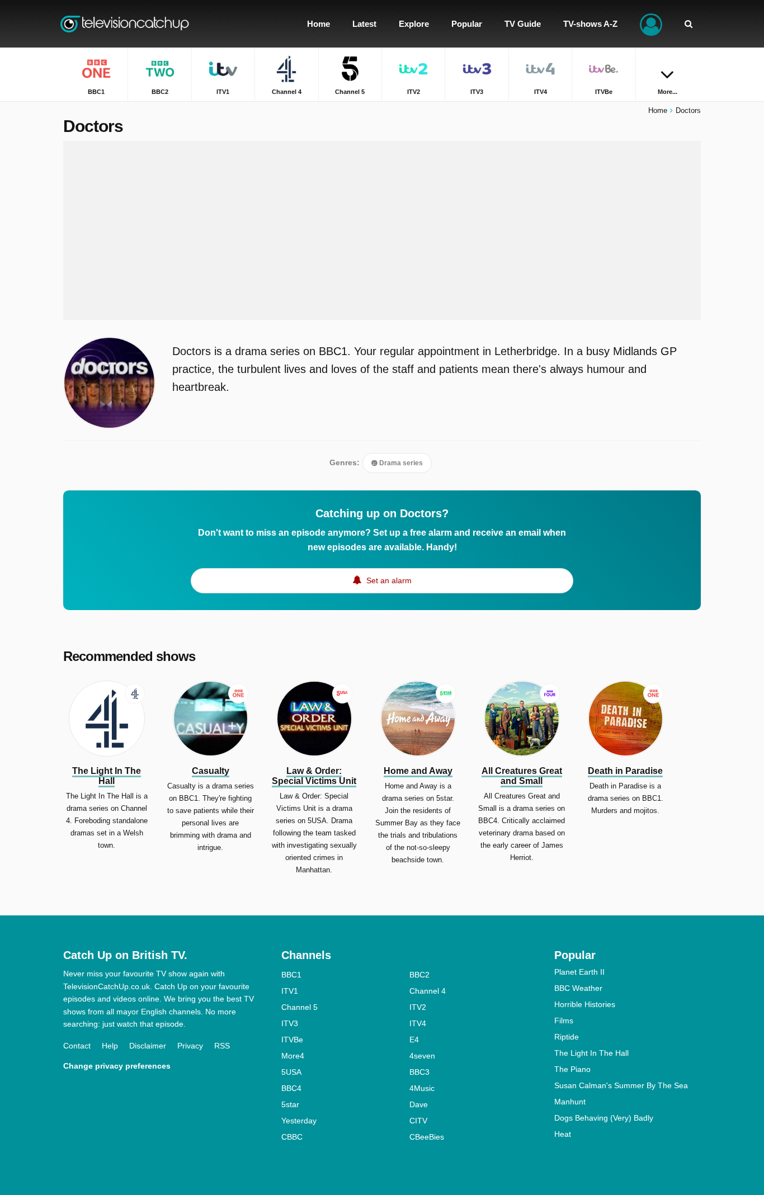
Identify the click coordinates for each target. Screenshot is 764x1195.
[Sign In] (651, 24)
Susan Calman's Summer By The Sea (621, 1085)
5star (290, 1104)
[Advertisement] (382, 230)
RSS (222, 1045)
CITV (418, 1120)
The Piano (572, 1069)
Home (657, 110)
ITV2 (417, 1007)
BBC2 (419, 974)
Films (563, 1020)
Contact (77, 1045)
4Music (422, 1088)
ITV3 (289, 1023)
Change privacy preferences (117, 1065)
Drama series (400, 463)
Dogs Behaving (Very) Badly (603, 1117)
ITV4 (417, 1023)
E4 (414, 1039)
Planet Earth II (579, 971)
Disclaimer (147, 1045)
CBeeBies (426, 1136)
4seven (422, 1055)
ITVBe (292, 1039)
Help (110, 1045)
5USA (291, 1072)
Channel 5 (299, 1007)
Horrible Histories (584, 1004)
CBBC (292, 1136)
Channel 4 (427, 990)
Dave (418, 1104)
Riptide (566, 1036)
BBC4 (291, 1088)
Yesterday (299, 1120)
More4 (292, 1055)
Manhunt (570, 1101)
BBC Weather (578, 988)
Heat (562, 1134)
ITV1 (289, 990)
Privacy (190, 1045)
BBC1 (291, 974)
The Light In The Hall (591, 1052)
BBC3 (419, 1072)
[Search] (688, 24)
